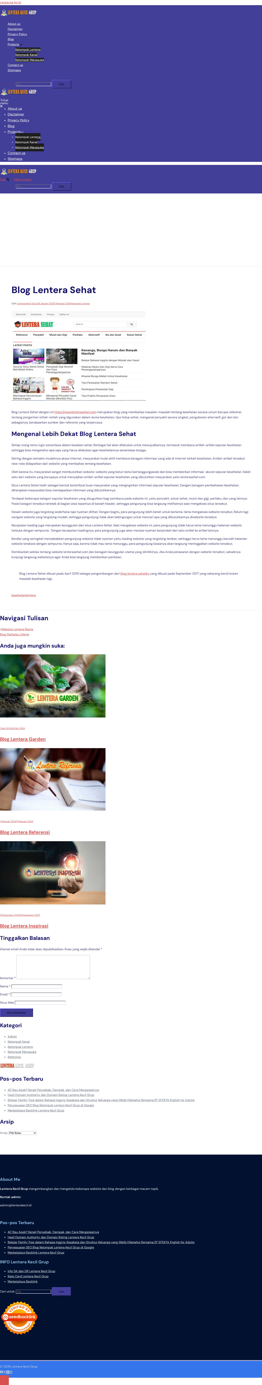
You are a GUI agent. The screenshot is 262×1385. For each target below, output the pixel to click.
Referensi (14, 1057)
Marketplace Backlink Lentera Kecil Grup (36, 1110)
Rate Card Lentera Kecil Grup (28, 1276)
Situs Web (7, 1003)
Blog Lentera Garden (23, 739)
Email (5, 994)
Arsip (3, 1133)
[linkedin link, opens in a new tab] (7, 1372)
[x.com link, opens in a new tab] (4, 1372)
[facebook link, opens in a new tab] (1, 1372)
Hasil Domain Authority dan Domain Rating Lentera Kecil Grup (51, 1095)
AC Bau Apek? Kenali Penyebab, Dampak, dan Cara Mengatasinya (53, 1090)
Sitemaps (14, 70)
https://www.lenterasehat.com (75, 412)
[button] (7, 179)
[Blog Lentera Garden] (52, 716)
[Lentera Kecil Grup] (19, 16)
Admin (12, 1036)
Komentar (8, 978)
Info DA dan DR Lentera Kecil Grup (31, 1271)
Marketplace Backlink (23, 1281)
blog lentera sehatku (134, 574)
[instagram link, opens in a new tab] (10, 1372)
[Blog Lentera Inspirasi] (52, 903)
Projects (13, 44)
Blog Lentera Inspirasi (24, 926)
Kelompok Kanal (26, 55)
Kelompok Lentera (27, 50)
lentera (31, 595)
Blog (11, 39)
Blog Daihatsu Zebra (14, 634)
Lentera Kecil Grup (27, 303)
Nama (5, 986)
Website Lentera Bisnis (17, 629)
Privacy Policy (17, 34)
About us (14, 24)
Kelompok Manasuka (29, 60)
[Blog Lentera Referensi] (52, 810)
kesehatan (19, 595)
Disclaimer (15, 29)
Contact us (15, 65)
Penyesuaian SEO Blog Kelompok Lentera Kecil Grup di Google (51, 1105)
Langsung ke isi (10, 2)
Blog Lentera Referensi (25, 832)
